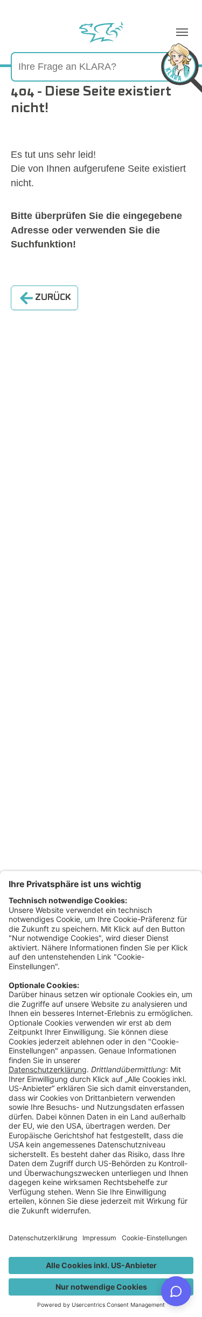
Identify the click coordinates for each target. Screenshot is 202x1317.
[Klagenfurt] (100, 32)
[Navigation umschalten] (182, 32)
